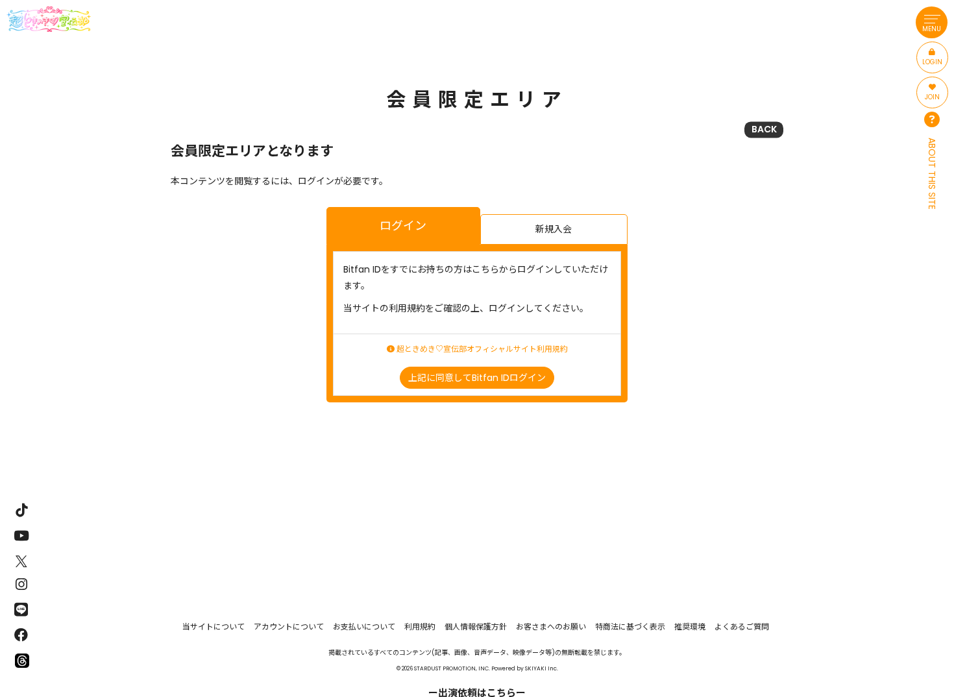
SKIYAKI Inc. (541, 668)
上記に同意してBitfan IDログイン (477, 377)
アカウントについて (289, 626)
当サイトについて (213, 626)
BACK (764, 129)
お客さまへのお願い (551, 626)
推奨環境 (689, 626)
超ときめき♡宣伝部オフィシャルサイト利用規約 (481, 349)
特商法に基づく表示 (630, 626)
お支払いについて (364, 626)
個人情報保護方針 (476, 626)
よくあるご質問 (742, 626)
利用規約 (419, 626)
